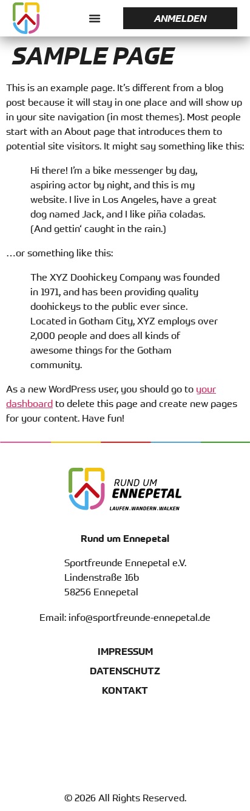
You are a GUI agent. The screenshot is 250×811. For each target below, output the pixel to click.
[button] (95, 18)
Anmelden (180, 18)
